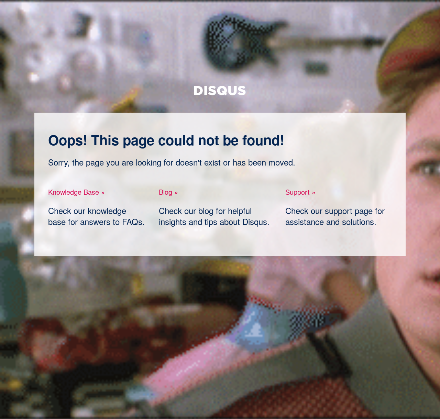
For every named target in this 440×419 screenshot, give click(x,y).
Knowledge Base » (76, 192)
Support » (300, 192)
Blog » (168, 192)
